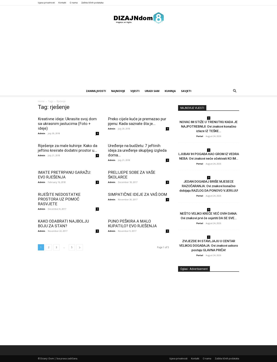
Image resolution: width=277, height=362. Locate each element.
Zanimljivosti (96, 91)
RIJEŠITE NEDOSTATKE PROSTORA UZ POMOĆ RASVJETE (59, 199)
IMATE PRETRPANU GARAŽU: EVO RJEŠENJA (64, 174)
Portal (199, 136)
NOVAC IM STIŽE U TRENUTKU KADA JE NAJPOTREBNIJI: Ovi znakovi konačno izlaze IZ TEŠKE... (209, 126)
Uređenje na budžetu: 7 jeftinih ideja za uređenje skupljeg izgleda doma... (137, 150)
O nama (74, 2)
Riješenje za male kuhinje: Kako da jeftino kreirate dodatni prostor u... (67, 148)
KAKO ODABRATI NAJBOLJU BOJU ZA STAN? (63, 223)
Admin (41, 133)
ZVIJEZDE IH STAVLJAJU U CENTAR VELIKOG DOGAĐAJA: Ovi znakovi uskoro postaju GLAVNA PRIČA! (208, 245)
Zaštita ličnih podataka (92, 2)
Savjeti (186, 91)
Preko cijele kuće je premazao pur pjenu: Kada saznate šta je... (137, 121)
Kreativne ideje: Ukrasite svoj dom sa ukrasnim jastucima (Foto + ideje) (67, 124)
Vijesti (134, 91)
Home (41, 101)
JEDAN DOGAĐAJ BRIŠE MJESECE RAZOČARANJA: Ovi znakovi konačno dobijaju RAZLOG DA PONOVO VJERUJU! (208, 186)
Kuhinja (170, 91)
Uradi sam (152, 91)
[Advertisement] (138, 58)
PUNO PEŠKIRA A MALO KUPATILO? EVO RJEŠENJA (132, 223)
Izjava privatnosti (46, 2)
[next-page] (80, 247)
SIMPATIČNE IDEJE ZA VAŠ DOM (137, 194)
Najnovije (118, 91)
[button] (234, 91)
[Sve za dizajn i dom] (138, 17)
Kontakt (62, 2)
